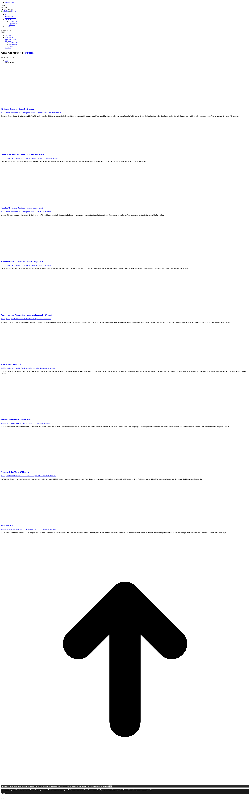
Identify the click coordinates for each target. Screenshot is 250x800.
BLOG (3, 113)
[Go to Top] (125, 783)
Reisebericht (4, 423)
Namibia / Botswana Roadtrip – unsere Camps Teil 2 (22, 208)
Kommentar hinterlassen (54, 113)
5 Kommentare (46, 212)
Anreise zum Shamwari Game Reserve (16, 419)
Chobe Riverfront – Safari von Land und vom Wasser (22, 154)
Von (31, 113)
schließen (4, 793)
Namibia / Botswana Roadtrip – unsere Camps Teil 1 (22, 261)
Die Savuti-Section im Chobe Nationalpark (18, 109)
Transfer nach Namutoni (11, 364)
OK (110, 786)
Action (3, 319)
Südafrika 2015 (14, 423)
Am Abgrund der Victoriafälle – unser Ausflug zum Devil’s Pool (26, 315)
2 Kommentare (46, 265)
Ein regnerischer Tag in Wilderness (15, 472)
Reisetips (25, 113)
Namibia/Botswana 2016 (13, 113)
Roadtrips (12, 529)
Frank (29, 52)
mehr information (102, 786)
